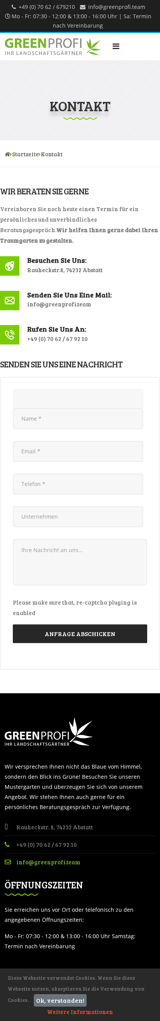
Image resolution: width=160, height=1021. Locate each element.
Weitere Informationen (80, 1012)
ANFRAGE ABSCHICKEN (80, 633)
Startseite (25, 154)
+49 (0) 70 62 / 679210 (47, 6)
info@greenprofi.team (116, 6)
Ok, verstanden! (60, 1000)
